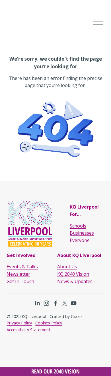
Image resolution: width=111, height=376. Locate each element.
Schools (78, 226)
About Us (67, 267)
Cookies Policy (48, 323)
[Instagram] (46, 303)
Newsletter (18, 274)
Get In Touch (20, 281)
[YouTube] (74, 303)
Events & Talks (22, 267)
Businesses (82, 233)
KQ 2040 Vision (73, 274)
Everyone (80, 240)
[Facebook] (55, 303)
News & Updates (74, 281)
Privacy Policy (19, 323)
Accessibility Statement (28, 329)
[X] (64, 303)
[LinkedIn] (37, 303)
